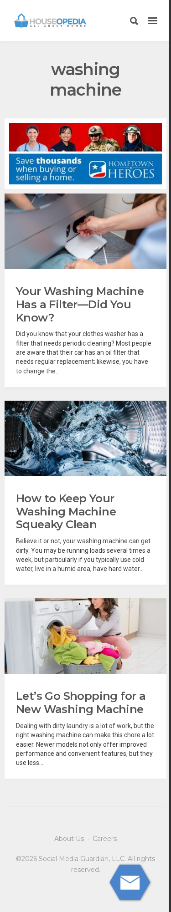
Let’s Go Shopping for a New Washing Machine (80, 702)
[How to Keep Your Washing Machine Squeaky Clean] (85, 438)
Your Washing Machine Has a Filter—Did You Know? (80, 304)
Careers (105, 839)
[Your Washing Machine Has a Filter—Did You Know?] (85, 231)
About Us (69, 839)
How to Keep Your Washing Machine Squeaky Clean (66, 511)
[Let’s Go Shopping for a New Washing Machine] (85, 636)
